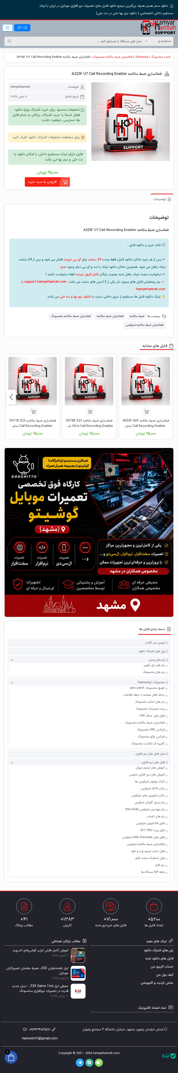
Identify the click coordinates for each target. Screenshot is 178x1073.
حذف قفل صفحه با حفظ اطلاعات (144, 695)
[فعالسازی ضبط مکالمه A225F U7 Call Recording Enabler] (130, 121)
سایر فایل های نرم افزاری (150, 754)
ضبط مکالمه (137, 316)
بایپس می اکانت (155, 643)
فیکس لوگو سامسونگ (151, 736)
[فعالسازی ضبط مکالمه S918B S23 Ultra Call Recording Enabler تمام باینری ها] (89, 381)
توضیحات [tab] (159, 199)
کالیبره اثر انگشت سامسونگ (148, 743)
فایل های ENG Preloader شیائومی (143, 837)
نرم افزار (160, 865)
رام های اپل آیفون (154, 665)
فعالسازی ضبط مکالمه (110, 316)
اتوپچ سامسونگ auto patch (147, 688)
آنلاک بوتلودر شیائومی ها (150, 781)
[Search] (9, 41)
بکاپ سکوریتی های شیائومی (148, 795)
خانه (168, 57)
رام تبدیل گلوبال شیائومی (149, 802)
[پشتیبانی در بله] (169, 1056)
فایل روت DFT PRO (152, 830)
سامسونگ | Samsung (149, 57)
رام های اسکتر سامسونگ (150, 702)
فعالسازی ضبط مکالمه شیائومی (144, 325)
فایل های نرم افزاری (153, 762)
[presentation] (11, 397)
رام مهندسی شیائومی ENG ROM (145, 809)
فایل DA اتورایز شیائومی (150, 823)
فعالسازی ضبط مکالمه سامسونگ (112, 57)
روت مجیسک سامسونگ (150, 709)
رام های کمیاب (156, 816)
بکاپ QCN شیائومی (153, 788)
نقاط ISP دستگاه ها (153, 872)
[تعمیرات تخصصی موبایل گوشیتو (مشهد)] (89, 532)
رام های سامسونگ (154, 672)
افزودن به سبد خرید (42, 182)
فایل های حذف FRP (152, 716)
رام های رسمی (156, 660)
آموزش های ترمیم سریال (150, 768)
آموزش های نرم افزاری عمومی (147, 774)
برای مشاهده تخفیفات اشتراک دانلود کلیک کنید (46, 137)
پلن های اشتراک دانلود (151, 651)
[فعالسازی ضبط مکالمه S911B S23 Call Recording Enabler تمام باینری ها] (32, 381)
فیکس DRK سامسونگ (151, 729)
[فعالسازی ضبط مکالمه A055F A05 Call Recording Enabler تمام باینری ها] (145, 381)
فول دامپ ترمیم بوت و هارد (148, 851)
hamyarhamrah (20, 87)
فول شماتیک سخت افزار (150, 858)
